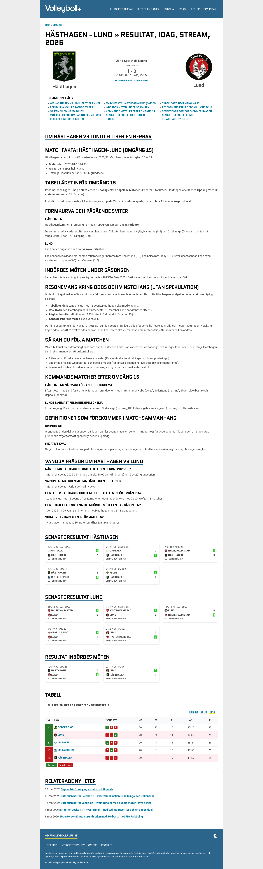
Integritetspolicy (73, 845)
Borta (203, 711)
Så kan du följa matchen (67, 111)
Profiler (106, 845)
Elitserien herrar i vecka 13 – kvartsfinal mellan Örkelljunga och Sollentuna (107, 796)
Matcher (57, 25)
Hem (47, 25)
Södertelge (65, 727)
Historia (168, 9)
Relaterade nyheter (175, 119)
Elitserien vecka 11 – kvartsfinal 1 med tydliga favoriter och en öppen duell (106, 809)
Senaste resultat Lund (177, 115)
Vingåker (63, 742)
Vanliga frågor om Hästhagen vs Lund (75, 115)
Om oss (92, 845)
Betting (52, 845)
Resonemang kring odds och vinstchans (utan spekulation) (202, 107)
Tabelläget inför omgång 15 (180, 103)
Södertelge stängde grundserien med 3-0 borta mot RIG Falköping (101, 816)
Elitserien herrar (121, 9)
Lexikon (182, 9)
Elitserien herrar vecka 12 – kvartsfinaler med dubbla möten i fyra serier (106, 802)
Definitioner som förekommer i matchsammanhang (196, 111)
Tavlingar (209, 9)
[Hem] (63, 9)
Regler (195, 9)
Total (212, 711)
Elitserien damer (148, 9)
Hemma (193, 711)
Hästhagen (65, 757)
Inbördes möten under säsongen (127, 107)
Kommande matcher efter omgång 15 (130, 111)
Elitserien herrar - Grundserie (131, 80)
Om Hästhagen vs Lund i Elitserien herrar (77, 103)
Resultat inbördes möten (67, 119)
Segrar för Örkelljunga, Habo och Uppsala (87, 789)
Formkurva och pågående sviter (71, 107)
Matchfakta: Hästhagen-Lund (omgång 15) (134, 103)
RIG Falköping (66, 750)
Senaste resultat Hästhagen (125, 115)
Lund (61, 734)
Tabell (110, 119)
